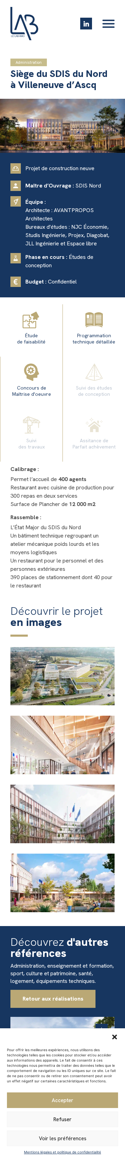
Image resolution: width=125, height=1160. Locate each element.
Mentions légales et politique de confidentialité (62, 1152)
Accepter (62, 1100)
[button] (114, 1036)
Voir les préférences (62, 1138)
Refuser (62, 1119)
